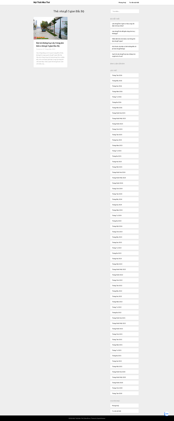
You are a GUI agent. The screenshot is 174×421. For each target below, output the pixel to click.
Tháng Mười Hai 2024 (118, 172)
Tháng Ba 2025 (116, 156)
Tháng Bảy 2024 (117, 199)
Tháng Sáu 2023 (117, 242)
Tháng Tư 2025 (116, 151)
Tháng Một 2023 (117, 264)
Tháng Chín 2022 (117, 280)
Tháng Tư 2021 (116, 350)
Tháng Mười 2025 (117, 124)
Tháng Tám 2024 (117, 194)
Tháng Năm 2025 (117, 145)
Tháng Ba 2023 (116, 253)
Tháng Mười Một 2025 (119, 118)
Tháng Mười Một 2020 (119, 377)
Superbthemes (101, 418)
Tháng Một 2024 (117, 226)
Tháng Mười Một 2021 (119, 323)
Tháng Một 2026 (117, 107)
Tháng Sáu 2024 (117, 205)
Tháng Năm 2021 (117, 345)
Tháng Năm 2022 (117, 301)
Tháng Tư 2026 (116, 97)
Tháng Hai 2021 (117, 361)
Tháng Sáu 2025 (117, 140)
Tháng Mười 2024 (117, 183)
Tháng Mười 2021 (117, 328)
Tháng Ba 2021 (116, 355)
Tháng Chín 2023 (117, 231)
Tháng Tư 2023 (116, 248)
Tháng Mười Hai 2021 (118, 318)
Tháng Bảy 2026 (117, 80)
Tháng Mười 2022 (117, 275)
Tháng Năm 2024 (117, 210)
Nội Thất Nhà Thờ (42, 2)
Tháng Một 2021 (117, 366)
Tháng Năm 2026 (117, 91)
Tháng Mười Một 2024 (119, 178)
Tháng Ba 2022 (116, 312)
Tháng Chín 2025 (117, 129)
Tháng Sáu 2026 (117, 86)
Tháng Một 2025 (117, 167)
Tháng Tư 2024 (116, 215)
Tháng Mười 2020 (117, 382)
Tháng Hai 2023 (117, 258)
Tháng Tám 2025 (117, 134)
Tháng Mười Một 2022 (119, 269)
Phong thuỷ (122, 2)
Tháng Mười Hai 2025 (118, 113)
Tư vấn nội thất (134, 2)
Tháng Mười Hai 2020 (118, 372)
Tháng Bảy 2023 (117, 237)
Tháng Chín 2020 (117, 388)
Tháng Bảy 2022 (117, 291)
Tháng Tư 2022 (116, 307)
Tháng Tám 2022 (117, 285)
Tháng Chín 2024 (117, 188)
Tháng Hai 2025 (117, 161)
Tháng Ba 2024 (116, 221)
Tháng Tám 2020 (117, 393)
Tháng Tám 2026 (117, 75)
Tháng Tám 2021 (117, 339)
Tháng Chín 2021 (117, 334)
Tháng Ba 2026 (116, 102)
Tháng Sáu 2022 (117, 296)
